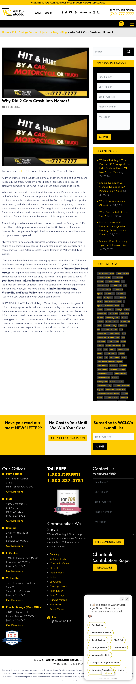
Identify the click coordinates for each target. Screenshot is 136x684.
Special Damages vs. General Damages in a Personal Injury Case (112, 186)
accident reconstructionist (108, 394)
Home (5, 32)
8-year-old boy (109, 325)
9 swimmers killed (109, 329)
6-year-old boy (112, 321)
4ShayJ (119, 309)
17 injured (108, 297)
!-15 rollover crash (106, 273)
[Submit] (128, 52)
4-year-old (109, 309)
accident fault (120, 374)
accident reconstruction (115, 390)
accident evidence (105, 374)
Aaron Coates (113, 341)
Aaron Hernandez (113, 345)
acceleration (103, 365)
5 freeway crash (113, 317)
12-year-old (116, 285)
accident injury (104, 378)
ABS (106, 357)
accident (113, 365)
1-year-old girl (104, 277)
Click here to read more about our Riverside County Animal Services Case (68, 3)
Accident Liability (104, 386)
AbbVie (112, 349)
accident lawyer (116, 382)
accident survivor (111, 398)
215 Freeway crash (113, 301)
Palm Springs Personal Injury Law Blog (35, 32)
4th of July (113, 313)
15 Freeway (109, 293)
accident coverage (117, 370)
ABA (105, 349)
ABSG (124, 357)
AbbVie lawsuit (110, 353)
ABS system (114, 357)
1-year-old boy (122, 273)
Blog (64, 32)
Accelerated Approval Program (110, 361)
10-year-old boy (112, 281)
